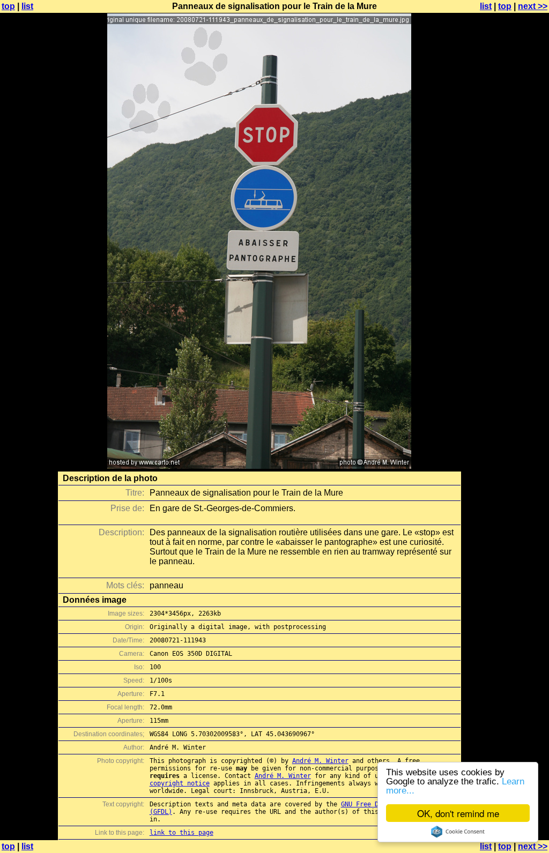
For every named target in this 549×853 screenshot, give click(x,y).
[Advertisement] (505, 265)
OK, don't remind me (458, 813)
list (27, 6)
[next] (259, 465)
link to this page (181, 832)
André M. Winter (320, 761)
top (8, 6)
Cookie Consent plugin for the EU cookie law (458, 831)
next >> (532, 6)
